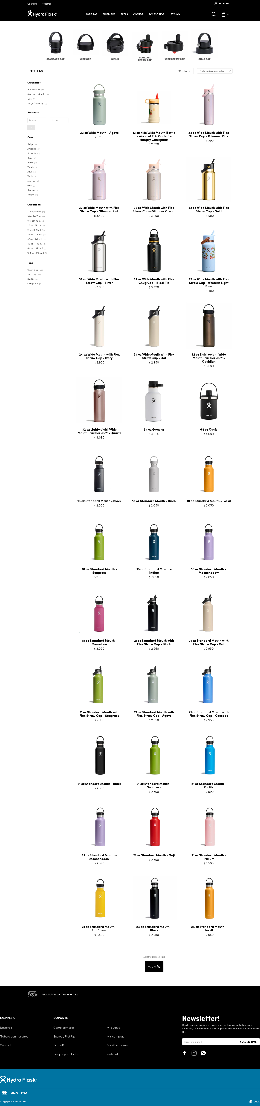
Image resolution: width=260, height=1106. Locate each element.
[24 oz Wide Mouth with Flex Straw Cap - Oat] (154, 326)
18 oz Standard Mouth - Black (99, 501)
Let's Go (174, 14)
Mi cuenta (113, 1027)
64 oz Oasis (208, 429)
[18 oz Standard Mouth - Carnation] (99, 612)
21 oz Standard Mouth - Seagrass (154, 785)
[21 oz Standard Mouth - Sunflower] (99, 898)
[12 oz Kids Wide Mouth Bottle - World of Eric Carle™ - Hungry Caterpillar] (154, 104)
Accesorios (156, 14)
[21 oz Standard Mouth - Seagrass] (154, 755)
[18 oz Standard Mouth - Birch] (154, 472)
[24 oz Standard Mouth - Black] (154, 898)
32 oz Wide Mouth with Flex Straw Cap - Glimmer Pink (99, 209)
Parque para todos (66, 1054)
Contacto (32, 3)
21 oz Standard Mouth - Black (99, 783)
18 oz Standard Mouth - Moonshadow (208, 570)
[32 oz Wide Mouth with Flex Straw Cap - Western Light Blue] (209, 251)
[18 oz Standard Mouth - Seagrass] (99, 540)
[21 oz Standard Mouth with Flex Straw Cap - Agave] (154, 684)
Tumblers (109, 14)
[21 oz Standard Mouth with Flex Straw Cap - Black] (154, 612)
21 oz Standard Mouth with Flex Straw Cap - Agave (154, 713)
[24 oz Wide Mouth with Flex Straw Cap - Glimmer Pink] (209, 104)
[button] (230, 46)
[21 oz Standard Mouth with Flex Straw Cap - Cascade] (209, 684)
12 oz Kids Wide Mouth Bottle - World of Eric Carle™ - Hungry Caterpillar (154, 136)
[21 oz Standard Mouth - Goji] (154, 827)
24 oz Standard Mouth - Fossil (209, 928)
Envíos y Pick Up (64, 1036)
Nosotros (46, 3)
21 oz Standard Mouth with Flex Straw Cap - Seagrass (99, 713)
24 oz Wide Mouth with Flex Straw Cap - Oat (154, 356)
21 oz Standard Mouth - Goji (154, 855)
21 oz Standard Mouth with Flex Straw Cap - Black (154, 642)
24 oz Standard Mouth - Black (154, 928)
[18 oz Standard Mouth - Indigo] (154, 540)
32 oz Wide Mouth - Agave (99, 132)
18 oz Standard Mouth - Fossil (209, 501)
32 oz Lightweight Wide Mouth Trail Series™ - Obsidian (209, 358)
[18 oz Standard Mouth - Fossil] (209, 472)
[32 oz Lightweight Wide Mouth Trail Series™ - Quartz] (99, 401)
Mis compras (115, 1036)
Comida (138, 14)
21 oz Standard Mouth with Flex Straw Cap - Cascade (209, 713)
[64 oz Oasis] (209, 401)
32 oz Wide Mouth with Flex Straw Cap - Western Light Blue (209, 282)
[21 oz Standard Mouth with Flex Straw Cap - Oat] (209, 612)
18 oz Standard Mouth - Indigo (154, 570)
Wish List (112, 1054)
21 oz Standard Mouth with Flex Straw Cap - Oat (209, 642)
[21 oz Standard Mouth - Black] (99, 755)
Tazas (124, 14)
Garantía (59, 1045)
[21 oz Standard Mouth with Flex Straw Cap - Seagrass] (99, 684)
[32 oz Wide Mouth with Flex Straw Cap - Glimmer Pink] (99, 179)
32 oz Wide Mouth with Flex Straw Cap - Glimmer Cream (154, 209)
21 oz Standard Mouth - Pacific (208, 785)
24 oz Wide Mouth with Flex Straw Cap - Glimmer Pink (208, 134)
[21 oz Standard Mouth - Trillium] (209, 827)
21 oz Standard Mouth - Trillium (208, 856)
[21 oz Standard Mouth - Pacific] (209, 755)
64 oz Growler (154, 429)
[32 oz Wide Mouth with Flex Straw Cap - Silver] (99, 251)
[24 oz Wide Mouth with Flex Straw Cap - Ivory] (99, 326)
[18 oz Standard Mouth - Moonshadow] (209, 540)
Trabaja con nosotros (14, 1036)
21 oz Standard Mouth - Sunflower (99, 928)
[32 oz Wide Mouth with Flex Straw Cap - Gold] (209, 179)
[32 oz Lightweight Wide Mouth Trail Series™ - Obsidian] (209, 326)
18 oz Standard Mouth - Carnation (99, 642)
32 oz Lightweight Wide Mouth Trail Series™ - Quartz (99, 431)
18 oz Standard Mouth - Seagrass (99, 570)
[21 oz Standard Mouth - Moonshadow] (99, 827)
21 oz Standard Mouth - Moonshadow (99, 856)
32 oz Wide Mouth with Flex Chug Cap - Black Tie (154, 280)
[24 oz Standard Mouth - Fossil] (209, 898)
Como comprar (63, 1027)
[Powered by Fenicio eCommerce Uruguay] (254, 1101)
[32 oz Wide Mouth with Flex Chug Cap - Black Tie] (154, 251)
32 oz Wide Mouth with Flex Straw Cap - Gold (209, 209)
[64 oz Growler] (154, 401)
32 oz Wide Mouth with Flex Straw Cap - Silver (99, 280)
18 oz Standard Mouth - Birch (154, 501)
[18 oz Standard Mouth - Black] (99, 472)
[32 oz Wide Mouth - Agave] (99, 104)
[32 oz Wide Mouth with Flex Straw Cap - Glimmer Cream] (154, 179)
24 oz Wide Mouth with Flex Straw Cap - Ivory (99, 356)
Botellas (91, 14)
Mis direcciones (117, 1045)
